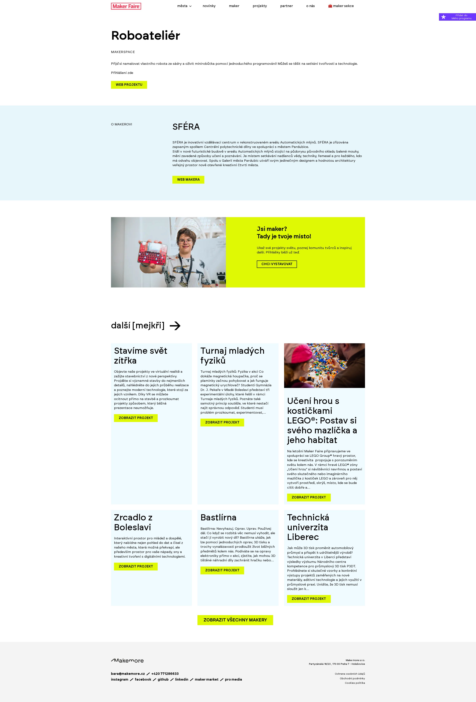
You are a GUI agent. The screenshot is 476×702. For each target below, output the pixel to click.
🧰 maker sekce (341, 6)
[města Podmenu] (190, 6)
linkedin (181, 679)
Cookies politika (355, 683)
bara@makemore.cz (128, 674)
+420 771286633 (165, 674)
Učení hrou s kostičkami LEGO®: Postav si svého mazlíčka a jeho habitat (322, 421)
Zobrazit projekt (136, 418)
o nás (310, 6)
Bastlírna (218, 517)
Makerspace (123, 52)
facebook (143, 679)
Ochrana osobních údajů (350, 674)
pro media (233, 679)
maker (234, 6)
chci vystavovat (276, 264)
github (163, 679)
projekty (260, 6)
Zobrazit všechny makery (235, 620)
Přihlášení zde (122, 73)
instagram (119, 679)
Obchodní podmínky (352, 678)
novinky (209, 6)
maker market (206, 679)
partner (286, 6)
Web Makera (188, 179)
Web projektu (129, 85)
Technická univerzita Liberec (308, 527)
